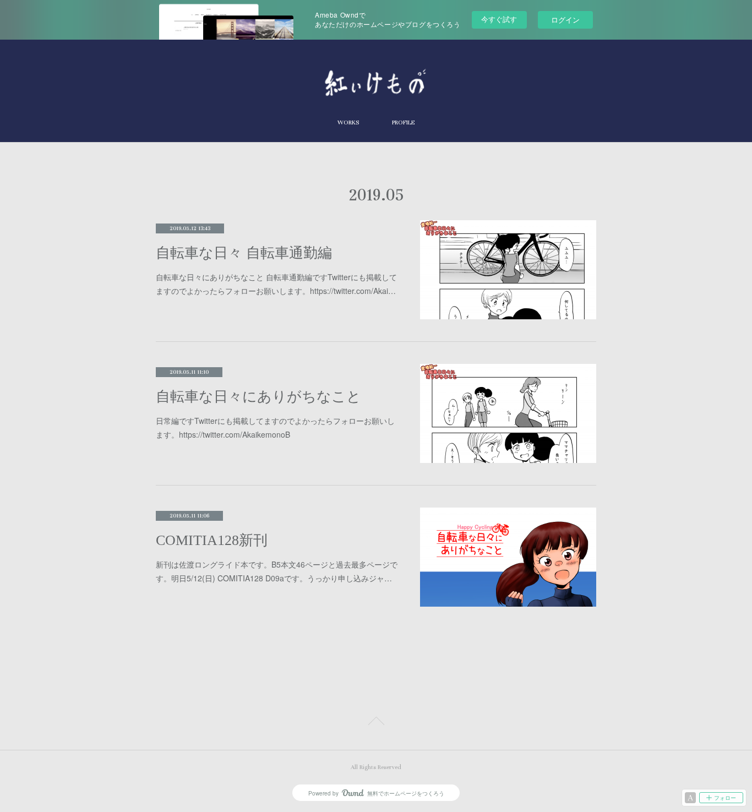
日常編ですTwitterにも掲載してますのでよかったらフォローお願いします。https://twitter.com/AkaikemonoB (275, 427)
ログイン (565, 19)
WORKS (348, 122)
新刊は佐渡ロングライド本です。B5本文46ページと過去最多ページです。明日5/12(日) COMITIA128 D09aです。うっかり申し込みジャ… (276, 571)
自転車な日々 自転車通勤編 (244, 253)
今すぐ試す (499, 19)
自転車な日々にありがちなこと (258, 397)
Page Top (376, 723)
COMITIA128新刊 (212, 540)
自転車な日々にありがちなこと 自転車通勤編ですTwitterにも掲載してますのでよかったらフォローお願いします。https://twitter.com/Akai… (276, 283)
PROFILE (403, 122)
